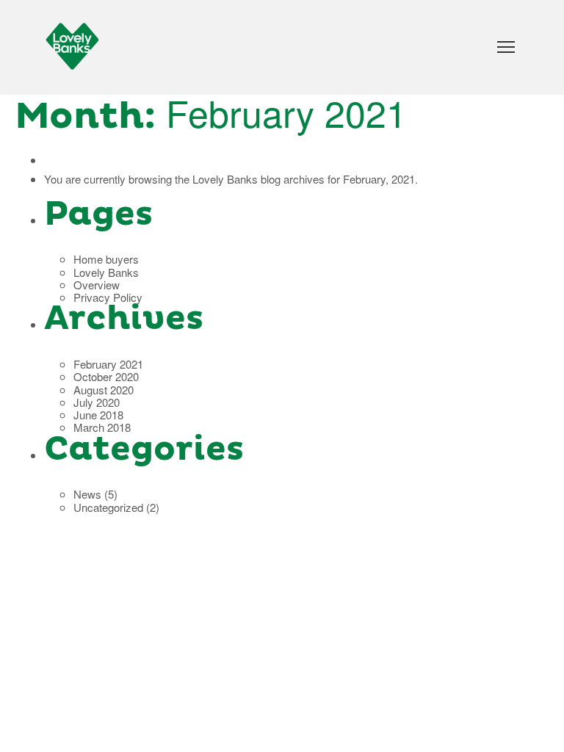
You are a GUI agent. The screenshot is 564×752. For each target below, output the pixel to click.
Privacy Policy (107, 297)
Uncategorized (108, 507)
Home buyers (106, 259)
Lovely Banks (225, 179)
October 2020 (106, 376)
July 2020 (96, 402)
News (87, 494)
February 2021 (108, 364)
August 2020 (103, 389)
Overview (96, 284)
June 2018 (98, 414)
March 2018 (102, 427)
